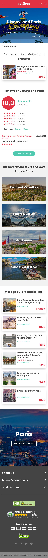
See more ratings (24, 153)
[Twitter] (26, 543)
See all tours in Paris (24, 443)
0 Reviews (21, 116)
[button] (41, 4)
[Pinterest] (31, 543)
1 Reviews (21, 113)
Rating (18, 129)
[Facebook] (16, 543)
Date (26, 129)
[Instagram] (21, 543)
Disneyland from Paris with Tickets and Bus (17, 137)
